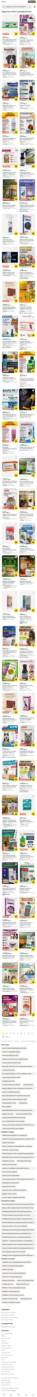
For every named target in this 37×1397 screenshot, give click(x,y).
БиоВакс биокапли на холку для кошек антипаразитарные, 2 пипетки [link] (25, 889)
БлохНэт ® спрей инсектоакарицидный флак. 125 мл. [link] (9, 240)
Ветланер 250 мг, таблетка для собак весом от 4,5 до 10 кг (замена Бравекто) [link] (10, 482)
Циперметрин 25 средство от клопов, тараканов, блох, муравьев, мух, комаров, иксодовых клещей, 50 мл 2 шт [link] (27, 379)
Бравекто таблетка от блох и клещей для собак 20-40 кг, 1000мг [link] (27, 206)
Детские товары (5, 1371)
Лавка (11, 1395)
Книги (3, 1359)
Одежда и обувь (5, 1345)
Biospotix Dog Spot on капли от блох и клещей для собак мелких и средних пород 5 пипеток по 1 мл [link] (9, 617)
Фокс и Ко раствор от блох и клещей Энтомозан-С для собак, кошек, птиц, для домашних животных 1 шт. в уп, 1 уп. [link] (10, 40)
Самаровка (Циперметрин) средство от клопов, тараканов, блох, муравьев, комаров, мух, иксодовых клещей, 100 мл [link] (10, 448)
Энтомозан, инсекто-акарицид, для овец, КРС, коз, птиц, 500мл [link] (27, 856)
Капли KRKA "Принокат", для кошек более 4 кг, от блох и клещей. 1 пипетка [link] (9, 889)
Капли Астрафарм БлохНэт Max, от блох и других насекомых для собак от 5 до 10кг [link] (27, 139)
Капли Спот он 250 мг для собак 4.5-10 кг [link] (27, 1021)
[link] (14, 1048)
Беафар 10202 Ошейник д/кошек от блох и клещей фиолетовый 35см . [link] (10, 515)
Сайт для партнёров (6, 1319)
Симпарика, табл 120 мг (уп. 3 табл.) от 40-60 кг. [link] (26, 651)
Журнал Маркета (6, 1385)
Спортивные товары (6, 1364)
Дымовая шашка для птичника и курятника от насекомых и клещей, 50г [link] (27, 582)
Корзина (26, 1395)
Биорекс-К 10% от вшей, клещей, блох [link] (26, 686)
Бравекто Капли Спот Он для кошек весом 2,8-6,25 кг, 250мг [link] (26, 240)
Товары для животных (7, 1367)
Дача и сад (4, 1357)
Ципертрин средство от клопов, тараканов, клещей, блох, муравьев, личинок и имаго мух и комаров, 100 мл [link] (9, 106)
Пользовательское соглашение (9, 1378)
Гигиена (3, 1340)
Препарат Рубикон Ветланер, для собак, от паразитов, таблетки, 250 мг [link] (26, 342)
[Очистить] (30, 7)
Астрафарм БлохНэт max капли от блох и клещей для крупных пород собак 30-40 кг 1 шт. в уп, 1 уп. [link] (10, 73)
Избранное (18, 1395)
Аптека (3, 1350)
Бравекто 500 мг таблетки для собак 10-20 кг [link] (10, 686)
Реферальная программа (8, 1326)
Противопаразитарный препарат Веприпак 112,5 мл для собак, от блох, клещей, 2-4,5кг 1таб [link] (9, 307)
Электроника (5, 1343)
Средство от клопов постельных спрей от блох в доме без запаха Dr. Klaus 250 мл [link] (10, 378)
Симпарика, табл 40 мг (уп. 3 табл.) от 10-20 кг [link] (26, 786)
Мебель (3, 1336)
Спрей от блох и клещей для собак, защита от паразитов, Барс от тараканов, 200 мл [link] (9, 751)
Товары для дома (6, 1348)
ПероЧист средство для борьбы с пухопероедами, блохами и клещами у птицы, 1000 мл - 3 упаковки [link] (10, 820)
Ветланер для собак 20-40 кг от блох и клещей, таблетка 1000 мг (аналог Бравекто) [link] (27, 718)
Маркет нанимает (6, 1382)
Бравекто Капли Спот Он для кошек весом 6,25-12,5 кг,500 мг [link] (10, 923)
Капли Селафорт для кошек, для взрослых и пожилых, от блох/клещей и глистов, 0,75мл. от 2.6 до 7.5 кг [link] (27, 617)
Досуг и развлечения (7, 1333)
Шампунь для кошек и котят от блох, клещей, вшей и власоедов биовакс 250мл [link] (10, 989)
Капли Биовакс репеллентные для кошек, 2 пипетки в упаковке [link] (10, 549)
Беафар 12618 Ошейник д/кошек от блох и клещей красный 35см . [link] (27, 751)
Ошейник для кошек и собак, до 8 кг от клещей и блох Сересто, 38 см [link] (27, 989)
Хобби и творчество (6, 1355)
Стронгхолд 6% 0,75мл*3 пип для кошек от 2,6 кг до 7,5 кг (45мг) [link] (10, 342)
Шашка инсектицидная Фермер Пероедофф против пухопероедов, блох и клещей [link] (9, 582)
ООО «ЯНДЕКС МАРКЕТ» (12, 1388)
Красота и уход (5, 1352)
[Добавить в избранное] (16, 16)
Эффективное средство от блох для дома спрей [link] (27, 415)
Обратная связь (5, 1380)
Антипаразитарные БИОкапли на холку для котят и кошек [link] (26, 820)
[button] (34, 7)
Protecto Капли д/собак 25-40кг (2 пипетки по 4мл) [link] (10, 786)
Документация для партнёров (9, 1317)
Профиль (33, 1395)
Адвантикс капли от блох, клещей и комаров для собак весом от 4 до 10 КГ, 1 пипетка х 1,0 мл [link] (10, 173)
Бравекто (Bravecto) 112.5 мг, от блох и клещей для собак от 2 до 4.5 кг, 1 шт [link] (26, 515)
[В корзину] (16, 34)
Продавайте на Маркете (8, 1315)
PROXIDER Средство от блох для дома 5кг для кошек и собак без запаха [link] (10, 956)
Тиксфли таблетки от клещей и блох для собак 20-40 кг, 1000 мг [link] (26, 549)
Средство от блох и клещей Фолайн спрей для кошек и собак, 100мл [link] (27, 173)
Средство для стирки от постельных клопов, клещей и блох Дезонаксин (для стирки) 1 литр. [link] (27, 923)
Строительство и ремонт (8, 1369)
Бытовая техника (6, 1338)
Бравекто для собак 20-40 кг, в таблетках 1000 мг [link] (27, 448)
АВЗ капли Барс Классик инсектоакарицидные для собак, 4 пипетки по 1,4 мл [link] (10, 415)
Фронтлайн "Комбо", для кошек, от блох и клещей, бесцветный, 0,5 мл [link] (26, 482)
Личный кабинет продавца (8, 1312)
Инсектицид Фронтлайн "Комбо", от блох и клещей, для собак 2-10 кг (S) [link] (27, 956)
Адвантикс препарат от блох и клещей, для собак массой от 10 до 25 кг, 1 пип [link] (27, 273)
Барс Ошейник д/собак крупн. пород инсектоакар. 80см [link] (10, 856)
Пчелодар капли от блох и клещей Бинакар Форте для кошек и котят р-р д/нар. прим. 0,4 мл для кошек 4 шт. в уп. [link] (10, 651)
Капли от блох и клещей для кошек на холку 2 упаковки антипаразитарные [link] (9, 206)
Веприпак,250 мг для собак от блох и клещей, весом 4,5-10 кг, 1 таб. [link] (9, 719)
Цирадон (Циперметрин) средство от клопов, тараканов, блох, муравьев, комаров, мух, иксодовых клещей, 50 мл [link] (10, 139)
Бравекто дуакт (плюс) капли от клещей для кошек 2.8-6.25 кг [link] (9, 273)
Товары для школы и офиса (8, 1362)
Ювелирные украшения (7, 1374)
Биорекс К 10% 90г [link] (25, 105)
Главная (3, 1395)
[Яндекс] (14, 1391)
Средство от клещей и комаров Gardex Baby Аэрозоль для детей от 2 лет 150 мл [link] (26, 307)
